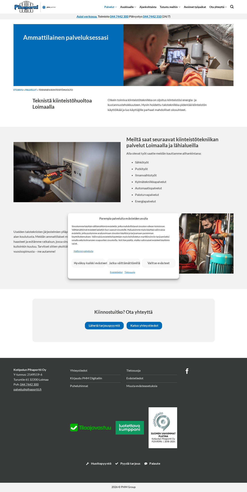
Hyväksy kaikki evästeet (89, 263)
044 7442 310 (152, 16)
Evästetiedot (116, 272)
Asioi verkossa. (87, 16)
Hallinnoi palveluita (83, 251)
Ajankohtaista (148, 6)
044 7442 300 (119, 16)
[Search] (231, 6)
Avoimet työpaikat (195, 6)
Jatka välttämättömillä (124, 263)
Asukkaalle (127, 6)
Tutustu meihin (169, 6)
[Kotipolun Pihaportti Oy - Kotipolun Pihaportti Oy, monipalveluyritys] (41, 7)
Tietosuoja (129, 272)
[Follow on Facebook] (187, 372)
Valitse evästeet (159, 263)
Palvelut (109, 6)
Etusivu (18, 89)
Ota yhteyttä (216, 6)
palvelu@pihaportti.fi (27, 389)
